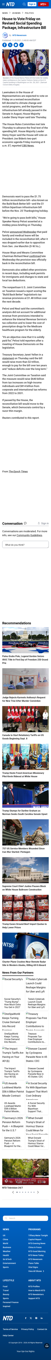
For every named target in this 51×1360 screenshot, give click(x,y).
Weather (6, 1251)
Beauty (6, 1294)
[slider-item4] (25, 1192)
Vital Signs (33, 1267)
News (5, 13)
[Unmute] (45, 1174)
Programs (34, 1229)
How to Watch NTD (36, 1290)
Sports (6, 1267)
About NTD (34, 1280)
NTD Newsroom (19, 35)
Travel (6, 1290)
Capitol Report (34, 1239)
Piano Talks (33, 1263)
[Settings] (44, 1182)
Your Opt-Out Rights (25, 1351)
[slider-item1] (17, 1192)
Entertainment (9, 1263)
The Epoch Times (18, 471)
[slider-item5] (28, 1192)
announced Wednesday (23, 231)
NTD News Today (36, 1255)
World (5, 1243)
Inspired (6, 1306)
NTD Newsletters (36, 1294)
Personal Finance (11, 1302)
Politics (29, 13)
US (4, 1235)
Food (5, 1286)
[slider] (25, 1178)
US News (16, 13)
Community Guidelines (29, 535)
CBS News (28, 145)
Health (6, 1255)
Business (7, 1247)
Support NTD (34, 1298)
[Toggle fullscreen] (39, 1182)
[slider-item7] (34, 1192)
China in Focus (35, 1247)
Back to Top (47, 1346)
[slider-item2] (19, 1192)
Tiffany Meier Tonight (38, 1235)
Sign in (32, 4)
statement (8, 358)
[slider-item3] (22, 1192)
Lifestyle (8, 1280)
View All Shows (35, 1271)
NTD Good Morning (36, 1251)
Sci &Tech (7, 1259)
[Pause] (6, 1182)
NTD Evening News (36, 1243)
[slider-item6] (31, 1192)
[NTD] (8, 1318)
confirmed (35, 256)
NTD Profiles (34, 1286)
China (5, 1239)
